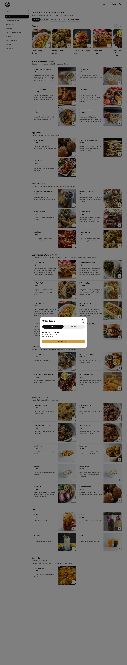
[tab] (53, 327)
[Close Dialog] (83, 320)
